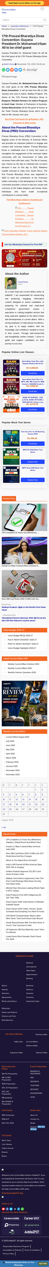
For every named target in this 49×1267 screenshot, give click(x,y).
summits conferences (20, 26)
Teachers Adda (41, 1034)
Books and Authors (9, 1001)
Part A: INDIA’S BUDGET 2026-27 (22, 640)
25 (10, 809)
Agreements (6, 997)
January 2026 (12, 766)
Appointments (31, 974)
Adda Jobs (18, 1042)
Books (4, 1156)
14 (30, 799)
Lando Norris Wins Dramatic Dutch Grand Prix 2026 (23, 937)
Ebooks (5, 1152)
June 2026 (10, 745)
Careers (37, 1128)
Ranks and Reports (9, 1012)
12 (17, 799)
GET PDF (43, 1264)
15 (36, 799)
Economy (30, 997)
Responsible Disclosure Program (16, 1246)
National (29, 963)
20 (23, 804)
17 (4, 804)
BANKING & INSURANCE (35, 1072)
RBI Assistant (7, 1098)
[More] (42, 8)
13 (23, 799)
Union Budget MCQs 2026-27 (20, 636)
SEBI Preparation (9, 1084)
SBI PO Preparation (9, 1074)
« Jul (4, 827)
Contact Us (34, 1119)
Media (32, 1123)
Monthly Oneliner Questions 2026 (22, 672)
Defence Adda (31, 1046)
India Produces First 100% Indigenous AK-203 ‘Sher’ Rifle (24, 896)
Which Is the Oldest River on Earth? (21, 860)
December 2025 (13, 770)
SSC (32, 1078)
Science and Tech (9, 1016)
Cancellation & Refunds (12, 1250)
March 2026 (11, 758)
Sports (4, 986)
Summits (29, 993)
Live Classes (7, 1144)
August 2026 (17, 737)
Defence (29, 989)
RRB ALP (5, 1119)
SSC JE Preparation (10, 1088)
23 (43, 804)
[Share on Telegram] (8, 70)
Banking (29, 978)
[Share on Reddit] (12, 70)
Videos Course (7, 1148)
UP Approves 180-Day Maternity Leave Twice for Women (25, 931)
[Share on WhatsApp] (3, 70)
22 (36, 804)
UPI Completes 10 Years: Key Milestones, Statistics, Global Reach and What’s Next (23, 841)
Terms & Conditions (32, 1250)
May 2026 (10, 750)
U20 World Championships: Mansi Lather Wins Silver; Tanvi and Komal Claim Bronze (24, 917)
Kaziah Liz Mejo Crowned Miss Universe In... (20, 566)
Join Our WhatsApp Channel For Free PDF (23, 244)
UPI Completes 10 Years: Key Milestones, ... (20, 533)
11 (10, 799)
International (31, 967)
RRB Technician (8, 1115)
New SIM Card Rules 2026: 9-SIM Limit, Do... (21, 599)
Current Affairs (32, 1042)
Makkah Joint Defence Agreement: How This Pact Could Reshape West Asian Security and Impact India (25, 881)
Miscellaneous (7, 1020)
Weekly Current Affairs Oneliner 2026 (23, 664)
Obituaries (6, 1008)
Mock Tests (6, 1140)
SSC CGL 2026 (8, 1123)
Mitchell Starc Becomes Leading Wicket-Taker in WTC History (25, 889)
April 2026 (10, 754)
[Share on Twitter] (20, 70)
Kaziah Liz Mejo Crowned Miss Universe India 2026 (23, 848)
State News (30, 970)
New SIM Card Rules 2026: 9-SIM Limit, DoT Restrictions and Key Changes (25, 854)
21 (30, 804)
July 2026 (10, 741)
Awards (5, 989)
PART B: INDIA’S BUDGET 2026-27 (23, 644)
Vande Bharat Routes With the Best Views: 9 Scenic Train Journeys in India (25, 924)
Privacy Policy (8, 1254)
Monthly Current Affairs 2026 (20, 668)
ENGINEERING (36, 1093)
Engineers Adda (16, 1053)
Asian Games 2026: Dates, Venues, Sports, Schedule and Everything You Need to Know (25, 910)
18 (10, 804)
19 (17, 804)
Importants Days (32, 1001)
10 (4, 799)
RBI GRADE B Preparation (7, 1103)
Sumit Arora (9, 64)
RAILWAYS (34, 1081)
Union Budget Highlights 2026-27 (22, 648)
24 (4, 809)
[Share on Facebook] (16, 70)
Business (29, 986)
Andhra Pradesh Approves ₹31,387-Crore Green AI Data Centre (23, 872)
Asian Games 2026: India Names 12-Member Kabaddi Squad (25, 903)
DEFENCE (34, 1089)
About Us (34, 1115)
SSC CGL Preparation (6, 1093)
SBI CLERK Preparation (6, 1078)
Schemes (5, 993)
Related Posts (9, 498)
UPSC (32, 1097)
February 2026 (12, 762)
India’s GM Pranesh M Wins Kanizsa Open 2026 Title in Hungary (24, 866)
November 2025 (13, 775)
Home (4, 26)
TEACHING (34, 1085)
